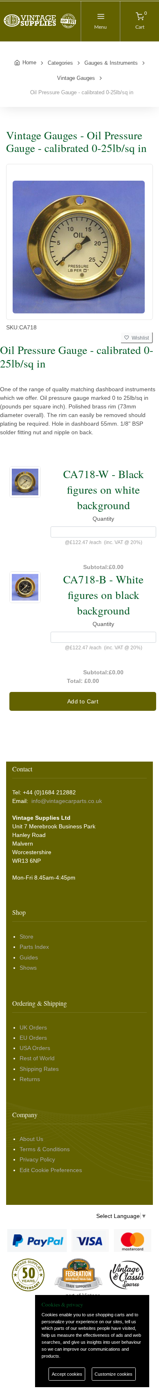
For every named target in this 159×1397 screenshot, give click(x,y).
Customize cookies (113, 1374)
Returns (30, 1079)
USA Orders (35, 1048)
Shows (28, 967)
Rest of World (37, 1058)
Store (26, 936)
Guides (29, 957)
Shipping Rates (39, 1069)
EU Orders (33, 1037)
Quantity (103, 518)
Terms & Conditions (45, 1149)
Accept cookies (67, 1374)
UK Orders (33, 1027)
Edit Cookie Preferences (51, 1170)
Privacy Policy (37, 1159)
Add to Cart (82, 701)
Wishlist (139, 338)
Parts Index (34, 946)
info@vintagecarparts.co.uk (66, 801)
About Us (31, 1139)
